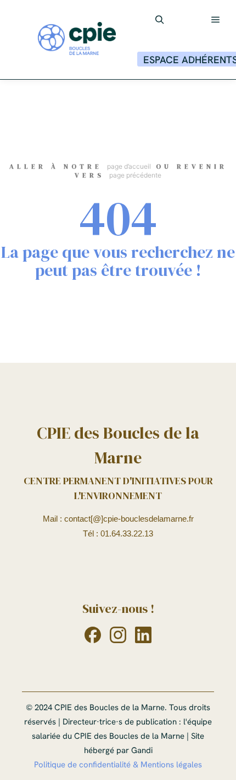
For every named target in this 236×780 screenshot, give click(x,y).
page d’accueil (129, 166)
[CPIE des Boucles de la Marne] (77, 39)
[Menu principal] (216, 20)
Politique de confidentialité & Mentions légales (118, 764)
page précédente (135, 175)
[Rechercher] (160, 20)
